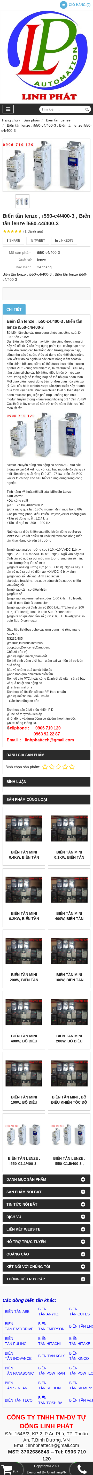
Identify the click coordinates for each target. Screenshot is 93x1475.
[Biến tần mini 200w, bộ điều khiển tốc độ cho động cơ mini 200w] (69, 1012)
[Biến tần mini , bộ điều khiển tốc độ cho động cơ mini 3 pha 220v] (69, 1073)
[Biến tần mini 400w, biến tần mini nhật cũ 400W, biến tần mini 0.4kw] (69, 889)
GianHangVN (56, 1472)
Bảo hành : (25, 267)
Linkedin (65, 240)
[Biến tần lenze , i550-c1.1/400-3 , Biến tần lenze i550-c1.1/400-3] (23, 1134)
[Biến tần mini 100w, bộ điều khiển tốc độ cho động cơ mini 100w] (23, 1073)
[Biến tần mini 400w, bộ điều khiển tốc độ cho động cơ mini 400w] (23, 1012)
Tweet (39, 240)
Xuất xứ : (26, 260)
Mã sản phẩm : (21, 252)
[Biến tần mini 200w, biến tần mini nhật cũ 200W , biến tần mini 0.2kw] (23, 950)
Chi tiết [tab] (14, 309)
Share (14, 240)
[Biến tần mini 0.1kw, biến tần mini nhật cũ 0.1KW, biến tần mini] (69, 828)
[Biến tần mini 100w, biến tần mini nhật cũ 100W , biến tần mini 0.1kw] (69, 950)
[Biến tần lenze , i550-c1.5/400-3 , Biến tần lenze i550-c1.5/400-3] (69, 1134)
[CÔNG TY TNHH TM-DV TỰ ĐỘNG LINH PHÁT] (46, 102)
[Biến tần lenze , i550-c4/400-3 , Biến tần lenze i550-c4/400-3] (46, 165)
